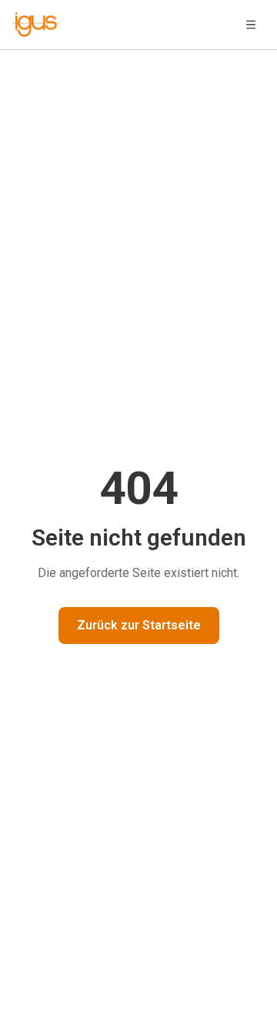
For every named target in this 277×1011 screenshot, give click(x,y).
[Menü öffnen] (251, 24)
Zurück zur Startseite (139, 625)
